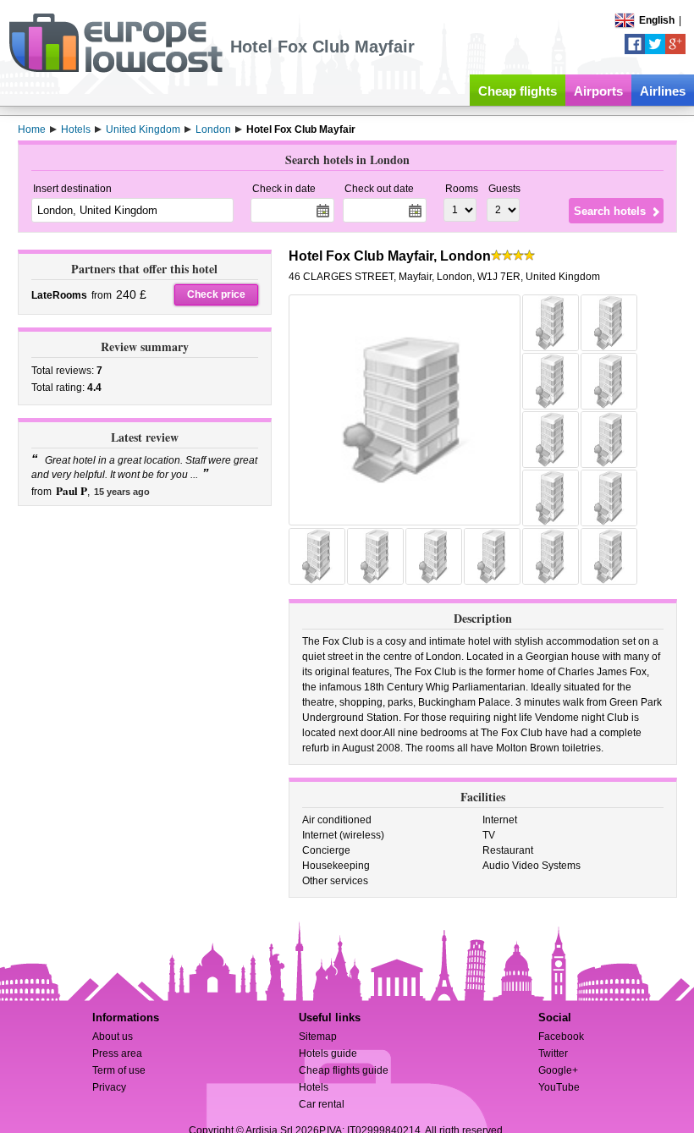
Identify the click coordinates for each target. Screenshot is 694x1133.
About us (112, 1036)
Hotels (313, 1087)
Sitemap (318, 1036)
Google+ (558, 1070)
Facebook (561, 1036)
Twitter (553, 1053)
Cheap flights (517, 91)
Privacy (109, 1087)
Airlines (663, 91)
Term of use (119, 1070)
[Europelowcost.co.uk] (115, 69)
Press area (117, 1053)
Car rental (321, 1104)
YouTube (559, 1087)
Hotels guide (328, 1053)
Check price (216, 294)
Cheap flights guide (343, 1070)
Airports (598, 91)
